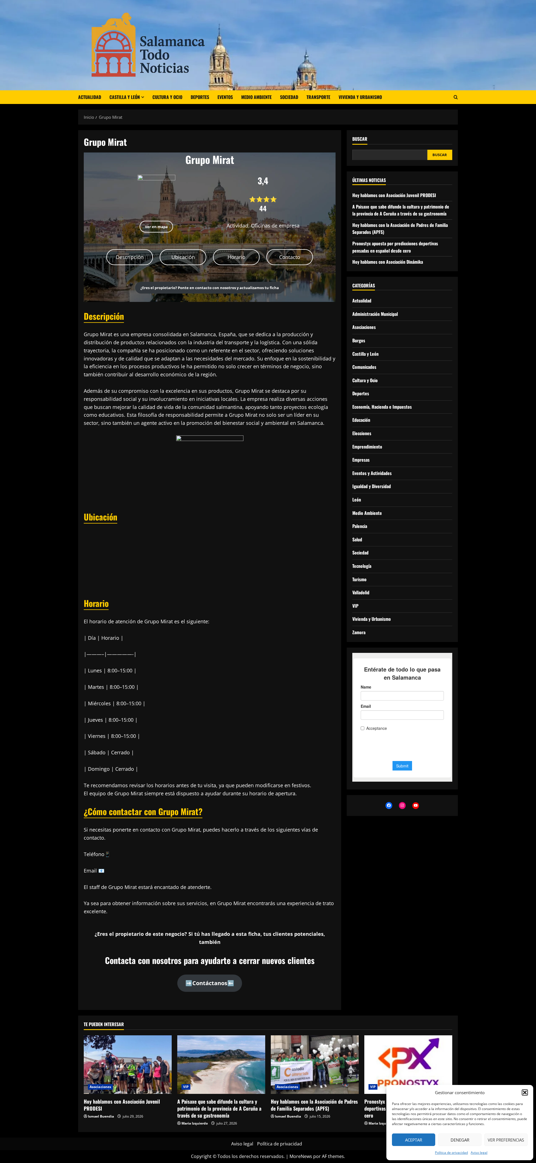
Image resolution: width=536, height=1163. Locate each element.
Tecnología (361, 566)
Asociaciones (364, 327)
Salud (357, 539)
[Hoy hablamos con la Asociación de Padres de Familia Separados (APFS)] (315, 1064)
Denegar (460, 1140)
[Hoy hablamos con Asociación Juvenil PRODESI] (128, 1064)
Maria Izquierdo (194, 1123)
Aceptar (413, 1140)
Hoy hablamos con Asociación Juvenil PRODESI (394, 195)
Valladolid (360, 592)
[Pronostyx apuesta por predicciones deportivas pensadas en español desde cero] (408, 1064)
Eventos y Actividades (372, 473)
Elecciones (361, 433)
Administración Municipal (375, 314)
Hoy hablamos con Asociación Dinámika (387, 261)
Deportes (200, 97)
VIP (355, 605)
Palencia (359, 526)
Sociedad (289, 97)
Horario (236, 257)
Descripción (130, 257)
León (356, 499)
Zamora (358, 632)
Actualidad (89, 97)
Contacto (289, 257)
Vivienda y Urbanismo (360, 97)
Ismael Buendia (101, 1116)
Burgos (358, 340)
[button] (525, 1092)
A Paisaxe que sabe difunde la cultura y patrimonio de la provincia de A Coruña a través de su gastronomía (400, 210)
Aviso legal (479, 1152)
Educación (361, 419)
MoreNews (300, 1156)
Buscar (359, 139)
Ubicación (183, 257)
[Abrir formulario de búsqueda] (456, 97)
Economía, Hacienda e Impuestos (382, 406)
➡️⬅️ (209, 983)
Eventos (225, 97)
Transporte (318, 97)
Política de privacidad (451, 1152)
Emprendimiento (367, 446)
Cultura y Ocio (167, 97)
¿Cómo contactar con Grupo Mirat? (143, 811)
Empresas (361, 459)
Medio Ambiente (256, 97)
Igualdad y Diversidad (371, 486)
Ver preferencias (506, 1140)
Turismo (359, 579)
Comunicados (364, 367)
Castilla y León (124, 97)
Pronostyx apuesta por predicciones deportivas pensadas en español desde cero (395, 247)
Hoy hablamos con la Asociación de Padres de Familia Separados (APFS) (314, 1105)
